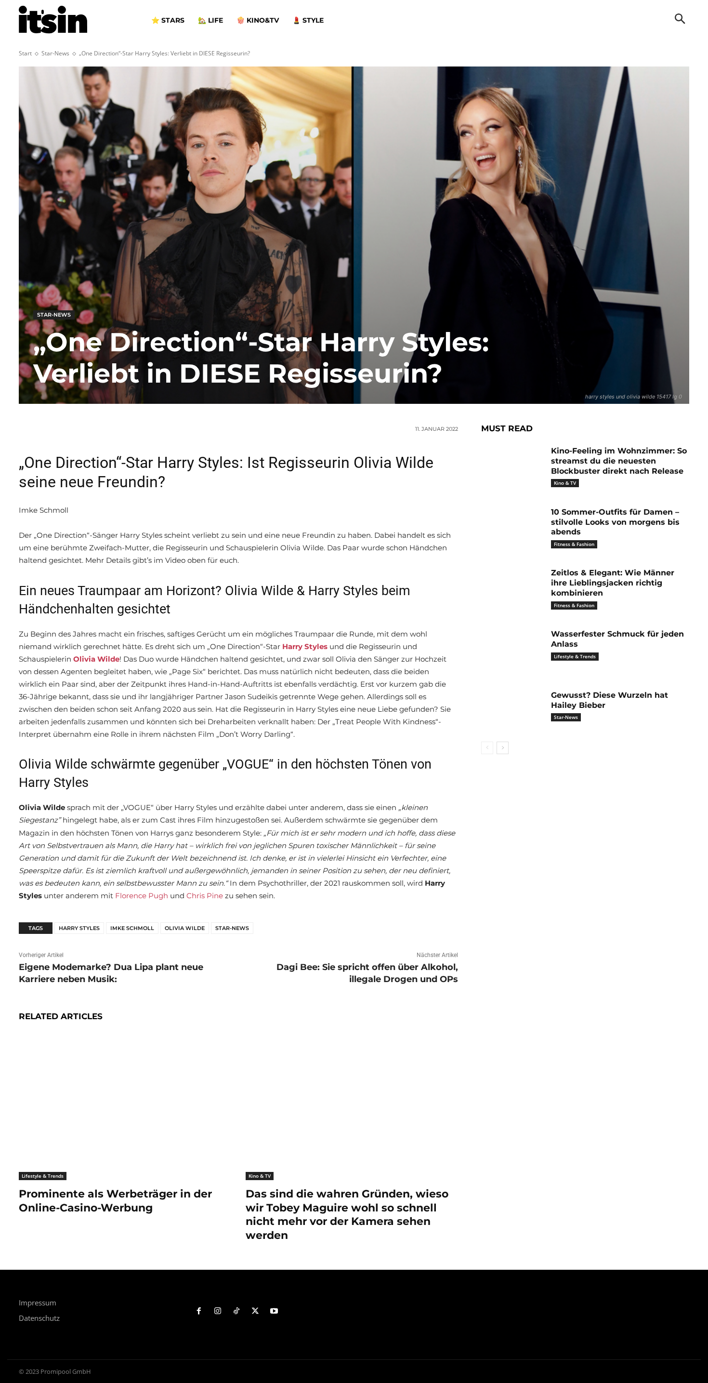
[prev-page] (487, 748)
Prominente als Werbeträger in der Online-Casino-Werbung (115, 1200)
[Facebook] (199, 1311)
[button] (680, 20)
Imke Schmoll (132, 928)
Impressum (37, 1302)
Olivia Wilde (185, 928)
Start (25, 53)
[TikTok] (237, 1311)
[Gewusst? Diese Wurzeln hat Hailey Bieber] (512, 710)
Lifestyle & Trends (43, 1175)
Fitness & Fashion (574, 544)
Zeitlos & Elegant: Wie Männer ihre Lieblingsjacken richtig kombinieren (612, 583)
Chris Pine (204, 895)
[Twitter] (255, 1311)
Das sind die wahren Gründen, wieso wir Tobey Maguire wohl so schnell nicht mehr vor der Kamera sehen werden (347, 1214)
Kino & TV (260, 1175)
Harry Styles (79, 928)
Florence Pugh (141, 895)
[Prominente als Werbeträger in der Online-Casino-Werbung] (125, 1106)
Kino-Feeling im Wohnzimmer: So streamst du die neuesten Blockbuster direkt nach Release (619, 461)
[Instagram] (218, 1311)
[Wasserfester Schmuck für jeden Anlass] (512, 649)
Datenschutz (39, 1318)
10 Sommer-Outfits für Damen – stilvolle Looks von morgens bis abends (615, 522)
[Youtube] (274, 1311)
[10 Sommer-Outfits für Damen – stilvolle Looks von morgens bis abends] (512, 527)
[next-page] (503, 748)
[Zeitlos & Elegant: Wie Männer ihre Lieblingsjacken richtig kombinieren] (512, 588)
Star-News (55, 53)
